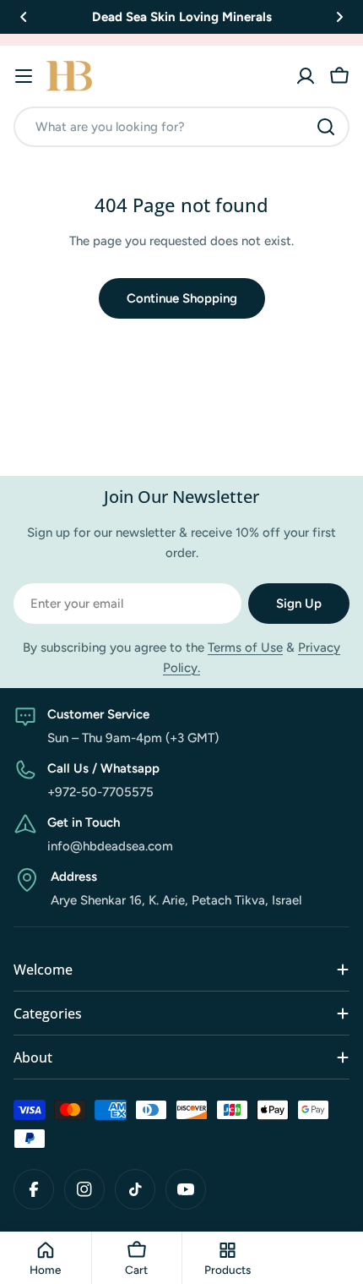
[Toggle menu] (24, 76)
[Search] (326, 127)
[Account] (305, 76)
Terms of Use (245, 647)
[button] (24, 17)
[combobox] (181, 127)
